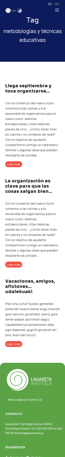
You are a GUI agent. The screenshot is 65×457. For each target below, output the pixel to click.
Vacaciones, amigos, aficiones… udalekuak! (30, 286)
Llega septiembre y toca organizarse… (28, 88)
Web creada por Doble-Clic (25, 400)
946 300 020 (44, 428)
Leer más (13, 164)
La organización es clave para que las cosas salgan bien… (28, 186)
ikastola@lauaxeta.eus (29, 433)
